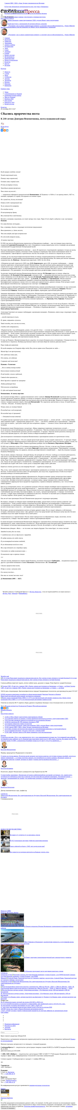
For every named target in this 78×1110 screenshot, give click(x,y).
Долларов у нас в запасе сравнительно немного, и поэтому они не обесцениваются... (36, 26)
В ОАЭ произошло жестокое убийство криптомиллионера (29, 840)
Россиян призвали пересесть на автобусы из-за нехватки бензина (28, 720)
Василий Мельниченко (8, 749)
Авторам (7, 1027)
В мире (7, 53)
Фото (6, 75)
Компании (8, 85)
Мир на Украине (10, 97)
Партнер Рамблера (7, 1098)
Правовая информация (12, 1024)
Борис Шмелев (70, 26)
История (7, 65)
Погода (7, 63)
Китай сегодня (9, 104)
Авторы (7, 78)
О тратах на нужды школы (9, 756)
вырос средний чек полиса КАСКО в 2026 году (27, 1002)
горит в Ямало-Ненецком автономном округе (28, 1009)
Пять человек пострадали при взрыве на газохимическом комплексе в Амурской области (35, 729)
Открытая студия (6, 974)
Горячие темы (5, 89)
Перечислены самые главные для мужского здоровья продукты (25, 17)
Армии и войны (10, 45)
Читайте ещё (5, 676)
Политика (8, 39)
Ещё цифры (4, 1012)
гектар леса (9, 1009)
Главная (7, 38)
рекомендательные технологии (39, 1085)
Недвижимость (9, 57)
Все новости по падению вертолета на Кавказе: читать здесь (29, 852)
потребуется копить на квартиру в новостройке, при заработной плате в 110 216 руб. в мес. (35, 1004)
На (2, 1002)
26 (3, 1002)
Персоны (7, 84)
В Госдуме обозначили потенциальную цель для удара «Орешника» (27, 6)
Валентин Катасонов (7, 787)
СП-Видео (8, 77)
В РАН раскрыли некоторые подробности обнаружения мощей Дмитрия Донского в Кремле (31, 694)
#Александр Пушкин (25, 706)
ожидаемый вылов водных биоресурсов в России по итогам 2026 (31, 1007)
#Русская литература (11, 706)
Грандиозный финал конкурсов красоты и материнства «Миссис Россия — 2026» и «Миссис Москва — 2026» (37, 988)
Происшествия (9, 58)
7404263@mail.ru (11, 1080)
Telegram (14, 593)
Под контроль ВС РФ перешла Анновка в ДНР (22, 722)
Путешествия (9, 46)
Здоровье (7, 51)
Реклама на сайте (10, 1026)
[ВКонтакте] (2, 130)
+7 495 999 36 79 (9, 1074)
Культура (7, 62)
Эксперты (8, 80)
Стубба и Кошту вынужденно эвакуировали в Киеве (24, 717)
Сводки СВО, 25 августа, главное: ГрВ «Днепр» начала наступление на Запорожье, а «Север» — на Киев (38, 687)
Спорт (7, 50)
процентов (8, 1002)
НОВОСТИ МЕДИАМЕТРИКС (11, 829)
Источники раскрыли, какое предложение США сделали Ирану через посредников (33, 725)
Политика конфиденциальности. (34, 1106)
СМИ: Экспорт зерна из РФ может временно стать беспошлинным (28, 732)
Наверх (3, 1088)
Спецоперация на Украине (13, 94)
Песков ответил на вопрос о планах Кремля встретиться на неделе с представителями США (36, 718)
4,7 (2, 1007)
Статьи (7, 73)
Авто (6, 48)
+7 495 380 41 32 (9, 1082)
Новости (7, 72)
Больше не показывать (8, 1108)
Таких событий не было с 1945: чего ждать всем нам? (27, 846)
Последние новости (7, 713)
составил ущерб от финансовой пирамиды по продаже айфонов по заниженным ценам (39, 1010)
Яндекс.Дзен (7, 593)
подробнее (69, 1106)
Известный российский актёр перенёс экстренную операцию (21, 696)
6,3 (2, 1004)
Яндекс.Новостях (35, 592)
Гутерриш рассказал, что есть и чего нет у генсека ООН (25, 730)
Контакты (8, 1029)
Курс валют (8, 100)
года (4, 1004)
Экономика (8, 43)
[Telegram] (7, 130)
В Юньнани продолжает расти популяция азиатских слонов (43, 971)
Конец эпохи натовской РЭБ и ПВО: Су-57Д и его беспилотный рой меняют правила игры (36, 698)
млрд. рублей (6, 1010)
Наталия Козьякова (7, 768)
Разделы (3, 68)
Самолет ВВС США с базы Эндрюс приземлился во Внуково (24, 3)
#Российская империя (39, 706)
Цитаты (7, 82)
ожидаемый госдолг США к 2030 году (29, 1005)
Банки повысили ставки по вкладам (18, 724)
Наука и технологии (11, 60)
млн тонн (6, 1007)
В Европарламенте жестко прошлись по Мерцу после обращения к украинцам (30, 27)
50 (1, 1005)
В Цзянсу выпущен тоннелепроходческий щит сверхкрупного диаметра (47, 957)
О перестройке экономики (9, 775)
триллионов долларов (10, 1005)
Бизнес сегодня (9, 55)
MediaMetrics (23, 593)
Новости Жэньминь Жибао (9, 912)
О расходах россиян (7, 737)
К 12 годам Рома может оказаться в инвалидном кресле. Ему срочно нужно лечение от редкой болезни (39, 679)
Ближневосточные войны (13, 95)
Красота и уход (9, 102)
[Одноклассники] (4, 130)
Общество (8, 41)
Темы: (6, 92)
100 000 (3, 1009)
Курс (2, 18)
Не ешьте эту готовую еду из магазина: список (25, 835)
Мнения (3, 978)
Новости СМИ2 (6, 911)
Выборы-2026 (9, 99)
